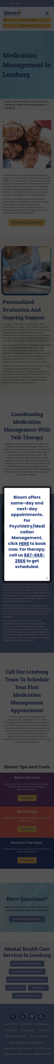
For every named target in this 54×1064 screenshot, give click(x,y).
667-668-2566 (30, 558)
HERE (24, 543)
